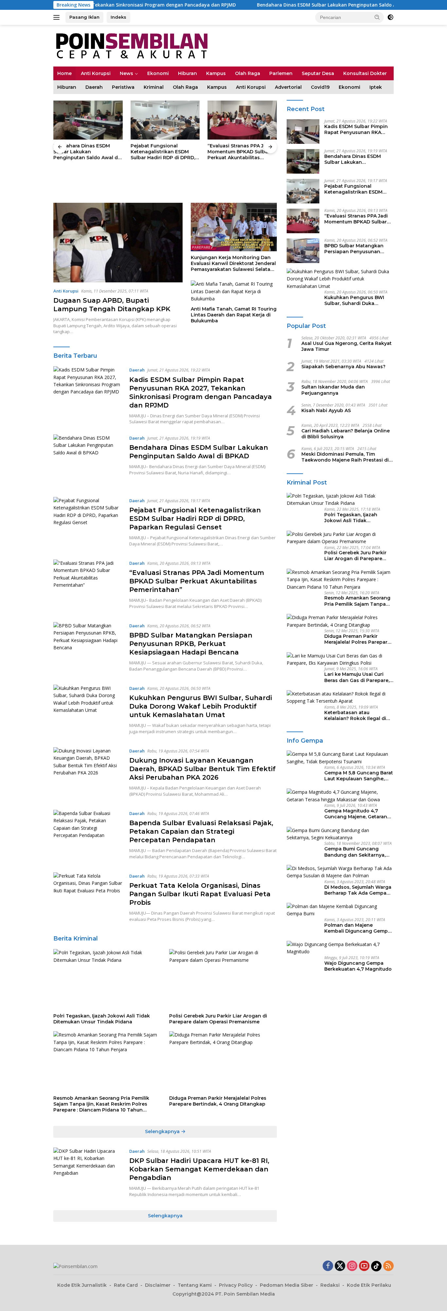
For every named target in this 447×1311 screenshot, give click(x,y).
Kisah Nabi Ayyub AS (326, 410)
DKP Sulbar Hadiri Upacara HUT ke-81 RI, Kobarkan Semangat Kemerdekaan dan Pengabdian (199, 1169)
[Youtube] (364, 1266)
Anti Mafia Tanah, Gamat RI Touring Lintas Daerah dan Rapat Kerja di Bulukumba (234, 315)
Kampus (216, 73)
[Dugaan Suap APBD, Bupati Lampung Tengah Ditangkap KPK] (118, 242)
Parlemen (281, 73)
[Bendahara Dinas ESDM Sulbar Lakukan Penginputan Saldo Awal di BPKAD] (88, 460)
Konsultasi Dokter (365, 73)
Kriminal (154, 87)
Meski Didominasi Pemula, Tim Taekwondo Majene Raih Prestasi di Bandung (345, 457)
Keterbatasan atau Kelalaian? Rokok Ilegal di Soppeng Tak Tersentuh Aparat (355, 715)
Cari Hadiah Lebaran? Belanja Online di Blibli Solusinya (345, 434)
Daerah (94, 87)
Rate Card (126, 1285)
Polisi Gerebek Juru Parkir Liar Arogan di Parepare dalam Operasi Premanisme (218, 1019)
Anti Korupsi (96, 73)
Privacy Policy (236, 1285)
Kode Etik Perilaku (369, 1285)
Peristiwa (123, 87)
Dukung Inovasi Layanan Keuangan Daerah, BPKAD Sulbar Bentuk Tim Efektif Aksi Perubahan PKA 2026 (202, 768)
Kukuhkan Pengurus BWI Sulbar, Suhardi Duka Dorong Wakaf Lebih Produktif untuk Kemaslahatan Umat (200, 706)
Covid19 (320, 87)
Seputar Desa (318, 73)
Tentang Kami (195, 1285)
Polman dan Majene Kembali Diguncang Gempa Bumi (357, 928)
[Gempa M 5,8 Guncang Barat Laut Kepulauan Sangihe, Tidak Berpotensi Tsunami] (340, 757)
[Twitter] (340, 1266)
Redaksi (330, 1285)
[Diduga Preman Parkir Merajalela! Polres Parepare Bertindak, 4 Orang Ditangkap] (223, 1061)
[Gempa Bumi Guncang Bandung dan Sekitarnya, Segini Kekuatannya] (340, 834)
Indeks (118, 17)
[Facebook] (328, 1266)
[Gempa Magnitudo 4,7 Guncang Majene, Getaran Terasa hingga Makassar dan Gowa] (340, 795)
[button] (377, 17)
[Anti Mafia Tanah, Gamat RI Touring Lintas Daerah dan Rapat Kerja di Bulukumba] (234, 291)
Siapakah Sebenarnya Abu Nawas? (343, 367)
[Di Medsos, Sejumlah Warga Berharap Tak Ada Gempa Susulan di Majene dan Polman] (340, 872)
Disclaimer (157, 1285)
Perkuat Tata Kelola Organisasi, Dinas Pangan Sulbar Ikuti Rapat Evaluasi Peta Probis (200, 894)
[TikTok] (376, 1266)
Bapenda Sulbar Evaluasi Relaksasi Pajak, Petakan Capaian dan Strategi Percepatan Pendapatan (201, 831)
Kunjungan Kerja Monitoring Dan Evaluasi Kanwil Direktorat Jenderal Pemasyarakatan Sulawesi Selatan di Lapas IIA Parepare (233, 264)
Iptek (375, 87)
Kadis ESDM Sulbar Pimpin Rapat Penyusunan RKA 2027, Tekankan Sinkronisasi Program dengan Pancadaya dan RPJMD (356, 130)
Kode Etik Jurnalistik (82, 1285)
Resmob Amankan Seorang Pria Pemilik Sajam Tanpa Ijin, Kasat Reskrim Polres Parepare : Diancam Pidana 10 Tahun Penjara (101, 1104)
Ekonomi (158, 73)
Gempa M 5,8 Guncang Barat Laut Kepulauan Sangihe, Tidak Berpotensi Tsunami (358, 776)
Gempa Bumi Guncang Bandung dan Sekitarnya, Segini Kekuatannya (354, 852)
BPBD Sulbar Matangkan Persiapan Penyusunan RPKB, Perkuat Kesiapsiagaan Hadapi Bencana (237, 152)
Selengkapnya (163, 1131)
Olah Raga (247, 73)
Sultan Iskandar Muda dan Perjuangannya (333, 390)
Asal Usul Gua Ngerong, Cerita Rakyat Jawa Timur (346, 346)
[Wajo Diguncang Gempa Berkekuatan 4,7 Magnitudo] (340, 948)
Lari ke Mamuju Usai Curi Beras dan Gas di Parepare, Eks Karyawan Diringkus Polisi (356, 677)
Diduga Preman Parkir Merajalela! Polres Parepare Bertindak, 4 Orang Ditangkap (217, 1101)
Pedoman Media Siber (286, 1285)
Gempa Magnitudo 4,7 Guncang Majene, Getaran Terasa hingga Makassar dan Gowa (355, 814)
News (126, 73)
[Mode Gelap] (390, 17)
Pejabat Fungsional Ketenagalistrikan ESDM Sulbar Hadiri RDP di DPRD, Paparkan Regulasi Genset (85, 152)
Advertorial (288, 87)
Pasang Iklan (84, 17)
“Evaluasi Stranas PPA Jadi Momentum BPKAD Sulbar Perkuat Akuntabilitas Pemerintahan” (162, 152)
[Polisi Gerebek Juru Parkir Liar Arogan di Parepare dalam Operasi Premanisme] (223, 979)
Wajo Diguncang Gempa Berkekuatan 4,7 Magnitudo (358, 966)
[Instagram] (352, 1266)
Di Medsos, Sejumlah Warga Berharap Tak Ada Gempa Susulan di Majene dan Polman (357, 890)
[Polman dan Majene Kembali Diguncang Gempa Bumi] (340, 910)
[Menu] (57, 17)
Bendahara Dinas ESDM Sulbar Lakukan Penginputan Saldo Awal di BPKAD (293, 5)
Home (64, 73)
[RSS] (388, 1266)
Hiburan (187, 73)
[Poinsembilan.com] (130, 45)
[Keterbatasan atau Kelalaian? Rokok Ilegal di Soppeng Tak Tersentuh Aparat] (340, 697)
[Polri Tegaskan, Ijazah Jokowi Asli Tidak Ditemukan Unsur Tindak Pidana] (107, 979)
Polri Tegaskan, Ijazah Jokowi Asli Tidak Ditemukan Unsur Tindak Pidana (101, 1019)
